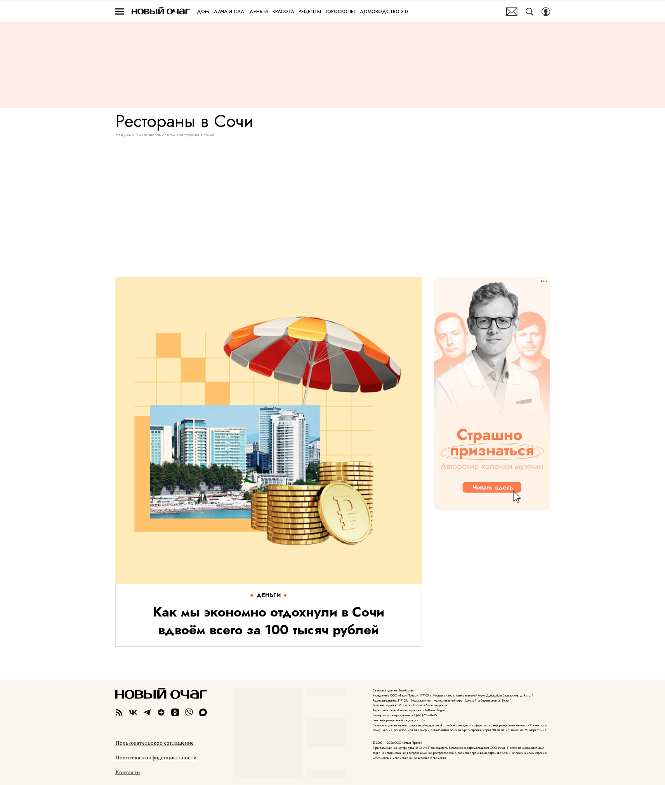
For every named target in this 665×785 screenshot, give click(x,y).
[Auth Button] (546, 11)
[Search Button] (529, 11)
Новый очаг (161, 11)
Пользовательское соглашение (154, 743)
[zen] (161, 712)
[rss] (119, 712)
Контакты (128, 772)
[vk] (133, 712)
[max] (203, 712)
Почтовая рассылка (511, 11)
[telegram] (147, 712)
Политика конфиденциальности (155, 757)
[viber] (189, 712)
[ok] (175, 712)
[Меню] (119, 11)
